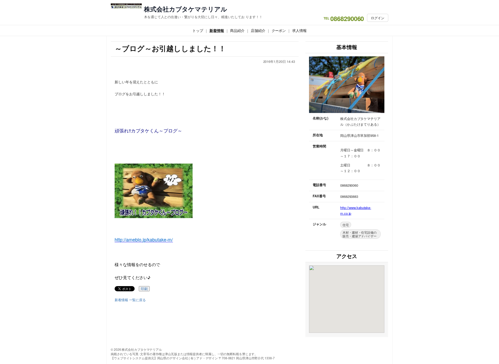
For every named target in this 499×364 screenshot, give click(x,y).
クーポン (279, 30)
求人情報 (299, 30)
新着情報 (216, 30)
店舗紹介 (258, 30)
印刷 (144, 289)
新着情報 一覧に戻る (130, 300)
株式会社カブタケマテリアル (185, 9)
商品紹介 (237, 30)
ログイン (377, 17)
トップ (197, 30)
